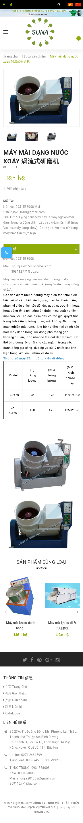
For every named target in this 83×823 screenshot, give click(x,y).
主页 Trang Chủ (15, 686)
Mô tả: (8, 201)
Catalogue (12, 713)
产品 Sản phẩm (15, 700)
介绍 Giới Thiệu (15, 693)
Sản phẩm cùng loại (41, 562)
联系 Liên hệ (13, 706)
